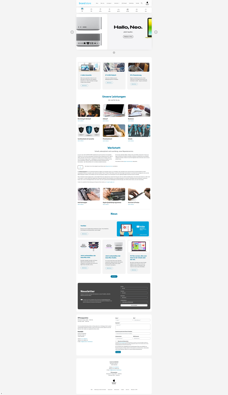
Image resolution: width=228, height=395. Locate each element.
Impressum (110, 389)
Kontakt (137, 3)
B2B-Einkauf (124, 3)
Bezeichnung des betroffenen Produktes (123, 331)
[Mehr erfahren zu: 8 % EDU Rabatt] (114, 67)
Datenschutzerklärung (122, 342)
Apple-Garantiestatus (128, 161)
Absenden (118, 352)
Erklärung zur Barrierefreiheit (100, 389)
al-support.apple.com (110, 182)
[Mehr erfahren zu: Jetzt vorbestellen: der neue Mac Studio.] (114, 246)
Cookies (122, 389)
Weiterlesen (84, 85)
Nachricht (117, 323)
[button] (82, 10)
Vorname (122, 291)
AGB (91, 389)
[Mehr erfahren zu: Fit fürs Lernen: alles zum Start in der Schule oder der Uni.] (138, 246)
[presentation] (72, 32)
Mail (134, 318)
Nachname (123, 295)
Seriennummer (118, 336)
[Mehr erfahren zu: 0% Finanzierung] (138, 67)
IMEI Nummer (136, 336)
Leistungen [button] (109, 3)
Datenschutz (116, 389)
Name (116, 318)
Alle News (114, 276)
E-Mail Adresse (123, 300)
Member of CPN (134, 389)
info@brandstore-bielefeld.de (87, 341)
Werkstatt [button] (116, 3)
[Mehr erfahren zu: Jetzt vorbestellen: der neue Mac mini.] (89, 246)
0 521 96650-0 (84, 338)
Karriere (127, 389)
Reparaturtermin (109, 166)
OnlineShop (131, 3)
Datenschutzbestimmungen (106, 299)
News (97, 3)
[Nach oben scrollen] (225, 391)
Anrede (122, 286)
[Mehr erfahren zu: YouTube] (133, 228)
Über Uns (102, 3)
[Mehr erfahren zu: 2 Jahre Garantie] (89, 67)
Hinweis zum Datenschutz (123, 341)
